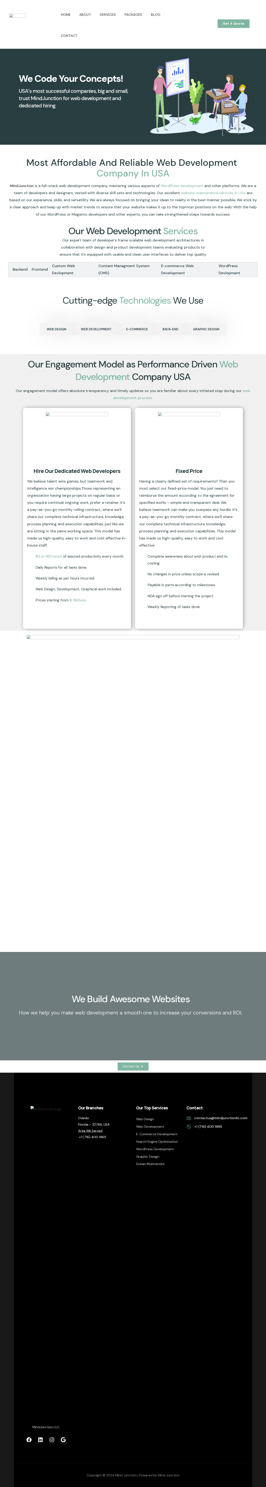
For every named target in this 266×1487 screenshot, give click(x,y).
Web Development (150, 1126)
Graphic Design (147, 1156)
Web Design (145, 1119)
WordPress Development (155, 1149)
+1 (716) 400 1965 (208, 1126)
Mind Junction (168, 1475)
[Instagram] (52, 1439)
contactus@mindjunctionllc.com (220, 1118)
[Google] (63, 1439)
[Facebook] (29, 1439)
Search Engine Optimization (157, 1141)
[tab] (18, 269)
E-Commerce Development (156, 1134)
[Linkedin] (40, 1439)
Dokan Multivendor (150, 1164)
